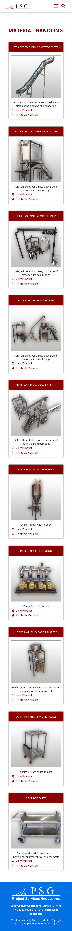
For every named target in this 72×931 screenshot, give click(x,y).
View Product (23, 110)
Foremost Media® (41, 920)
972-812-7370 (34, 910)
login (54, 923)
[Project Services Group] (18, 2)
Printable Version (26, 114)
